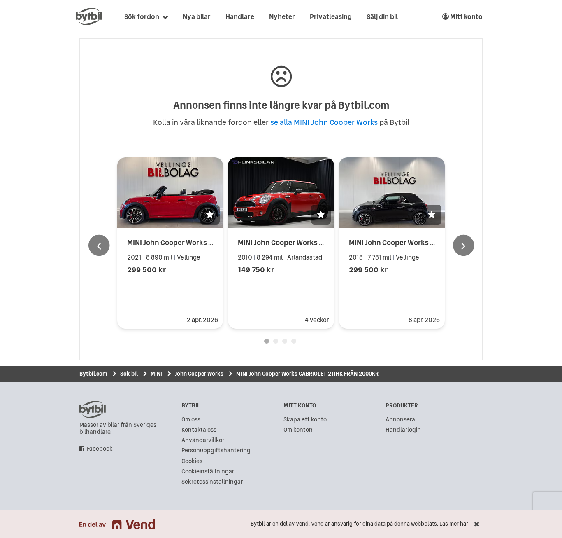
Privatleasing (331, 16)
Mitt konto (466, 16)
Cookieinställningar (207, 471)
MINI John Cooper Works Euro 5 (288, 242)
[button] (210, 215)
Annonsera (400, 419)
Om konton (298, 429)
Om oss (190, 419)
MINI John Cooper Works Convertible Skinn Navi (427, 242)
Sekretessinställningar (212, 481)
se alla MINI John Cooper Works (324, 122)
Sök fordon (141, 16)
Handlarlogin (403, 429)
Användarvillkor (202, 440)
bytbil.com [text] (92, 409)
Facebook (100, 448)
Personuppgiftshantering (216, 450)
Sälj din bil (382, 16)
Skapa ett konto (305, 419)
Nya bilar (197, 16)
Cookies (191, 461)
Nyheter (282, 16)
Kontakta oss (198, 429)
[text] (89, 16)
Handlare (239, 16)
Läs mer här (453, 524)
